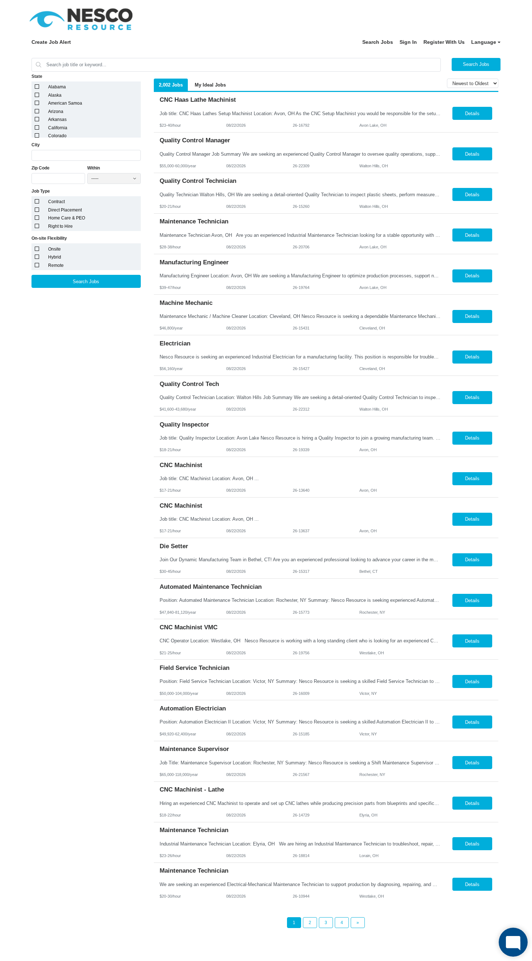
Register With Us (444, 42)
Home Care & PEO (66, 218)
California (57, 127)
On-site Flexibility (49, 238)
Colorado (57, 135)
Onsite (54, 249)
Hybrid (54, 257)
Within (93, 168)
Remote (56, 265)
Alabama (57, 86)
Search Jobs (377, 42)
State (36, 76)
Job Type (40, 191)
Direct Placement (65, 210)
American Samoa (65, 103)
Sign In (408, 42)
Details (472, 113)
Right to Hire (60, 226)
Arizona (55, 111)
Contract (56, 201)
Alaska (55, 95)
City (35, 144)
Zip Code (40, 168)
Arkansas (57, 119)
